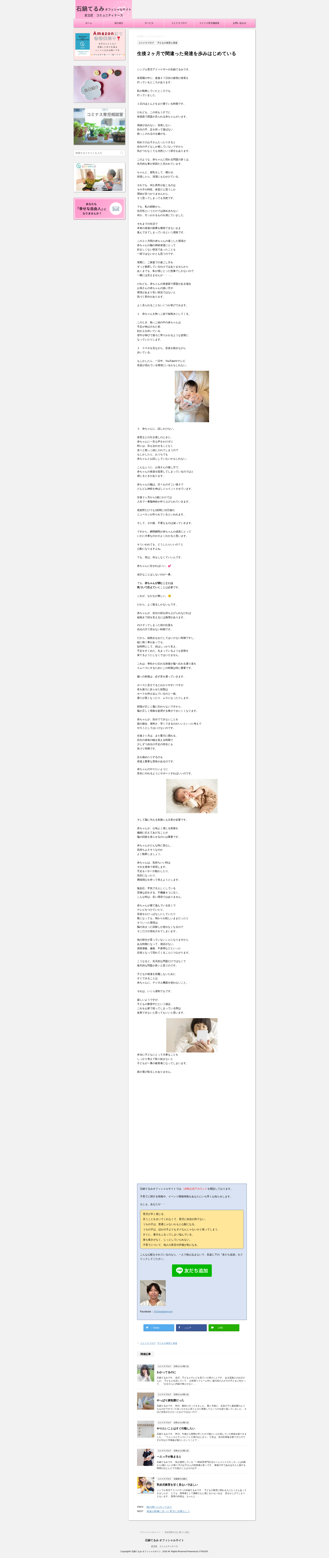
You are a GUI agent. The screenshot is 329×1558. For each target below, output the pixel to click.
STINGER (203, 1551)
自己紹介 (118, 23)
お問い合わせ (239, 23)
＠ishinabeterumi (163, 1311)
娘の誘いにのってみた (159, 1507)
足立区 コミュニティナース (164, 1546)
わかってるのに (166, 1372)
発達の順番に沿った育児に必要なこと (168, 1511)
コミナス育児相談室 (209, 23)
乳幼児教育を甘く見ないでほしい (177, 1484)
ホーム (88, 23)
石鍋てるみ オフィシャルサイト (164, 1540)
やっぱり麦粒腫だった (170, 1400)
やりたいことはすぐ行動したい (176, 1428)
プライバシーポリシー (150, 1532)
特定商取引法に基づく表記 (177, 1532)
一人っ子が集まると (169, 1456)
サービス (149, 23)
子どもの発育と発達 (167, 1343)
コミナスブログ (179, 23)
